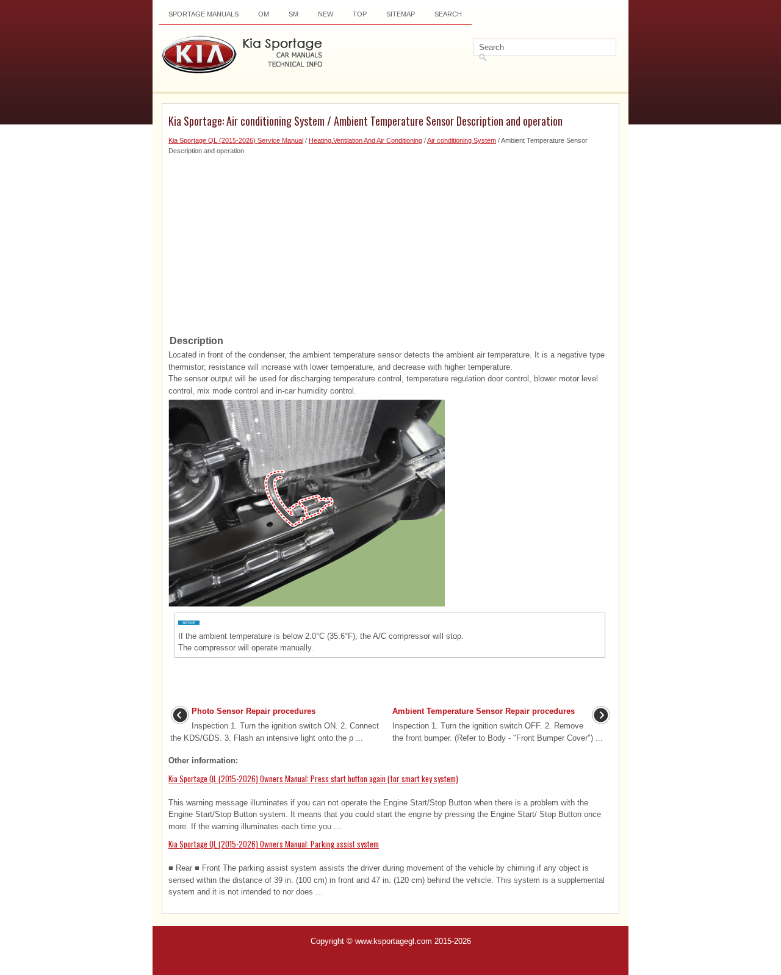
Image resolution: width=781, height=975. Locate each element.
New (325, 14)
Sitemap (400, 14)
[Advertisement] (390, 241)
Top (360, 14)
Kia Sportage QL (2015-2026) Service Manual (235, 140)
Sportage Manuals (203, 14)
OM (263, 14)
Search (448, 14)
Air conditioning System (461, 140)
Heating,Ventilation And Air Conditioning (365, 140)
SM (293, 14)
